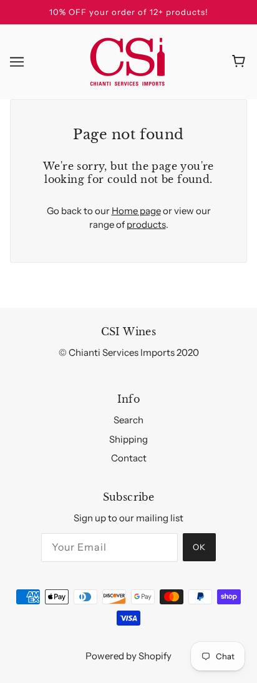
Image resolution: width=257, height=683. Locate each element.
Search (128, 420)
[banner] (127, 60)
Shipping (128, 439)
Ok (199, 547)
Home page (136, 211)
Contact (129, 458)
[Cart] (240, 61)
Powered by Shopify (128, 656)
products (146, 224)
